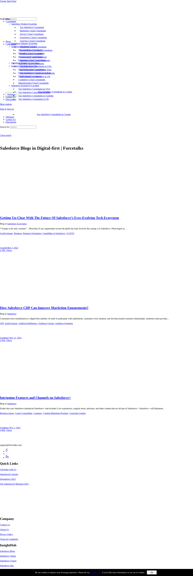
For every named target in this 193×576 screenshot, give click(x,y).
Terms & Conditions (9, 539)
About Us (4, 529)
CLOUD (70, 233)
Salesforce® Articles (9, 474)
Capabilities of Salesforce (53, 233)
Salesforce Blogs (7, 551)
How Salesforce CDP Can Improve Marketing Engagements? (44, 308)
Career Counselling (23, 413)
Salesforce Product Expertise (24, 46)
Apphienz (4, 338)
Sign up (10, 109)
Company (37, 413)
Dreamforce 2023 (8, 479)
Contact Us (11, 119)
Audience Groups (46, 323)
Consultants (11, 44)
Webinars (10, 117)
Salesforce (11, 314)
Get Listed (7, 513)
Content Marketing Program (55, 413)
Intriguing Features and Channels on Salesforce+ (35, 397)
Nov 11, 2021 (15, 338)
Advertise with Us (8, 469)
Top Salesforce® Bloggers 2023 (14, 484)
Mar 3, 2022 (12, 248)
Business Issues (7, 413)
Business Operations (32, 233)
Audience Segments (64, 323)
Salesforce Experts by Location (25, 85)
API (2, 323)
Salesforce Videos (8, 556)
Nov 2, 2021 (15, 427)
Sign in (3, 109)
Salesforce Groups (8, 561)
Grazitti (3, 248)
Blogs (8, 41)
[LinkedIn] (7, 457)
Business (18, 233)
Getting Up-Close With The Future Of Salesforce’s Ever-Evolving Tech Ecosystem (59, 218)
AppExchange (6, 233)
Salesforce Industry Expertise (24, 66)
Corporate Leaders (77, 413)
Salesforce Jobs (7, 565)
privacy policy (96, 572)
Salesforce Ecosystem (17, 224)
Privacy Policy (6, 534)
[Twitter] (7, 453)
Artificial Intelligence (28, 323)
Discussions (11, 122)
